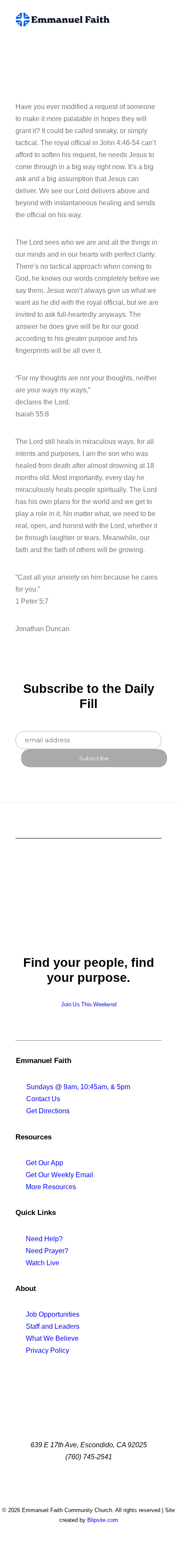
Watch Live (42, 1263)
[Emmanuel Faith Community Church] (62, 19)
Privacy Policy (47, 1350)
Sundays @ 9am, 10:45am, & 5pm (78, 1086)
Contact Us (43, 1098)
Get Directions (48, 1111)
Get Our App (44, 1162)
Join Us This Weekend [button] (88, 1005)
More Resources (51, 1187)
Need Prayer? (47, 1250)
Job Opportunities (52, 1314)
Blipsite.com (102, 1520)
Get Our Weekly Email (59, 1174)
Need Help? (44, 1238)
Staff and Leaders (52, 1326)
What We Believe (52, 1338)
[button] (157, 19)
